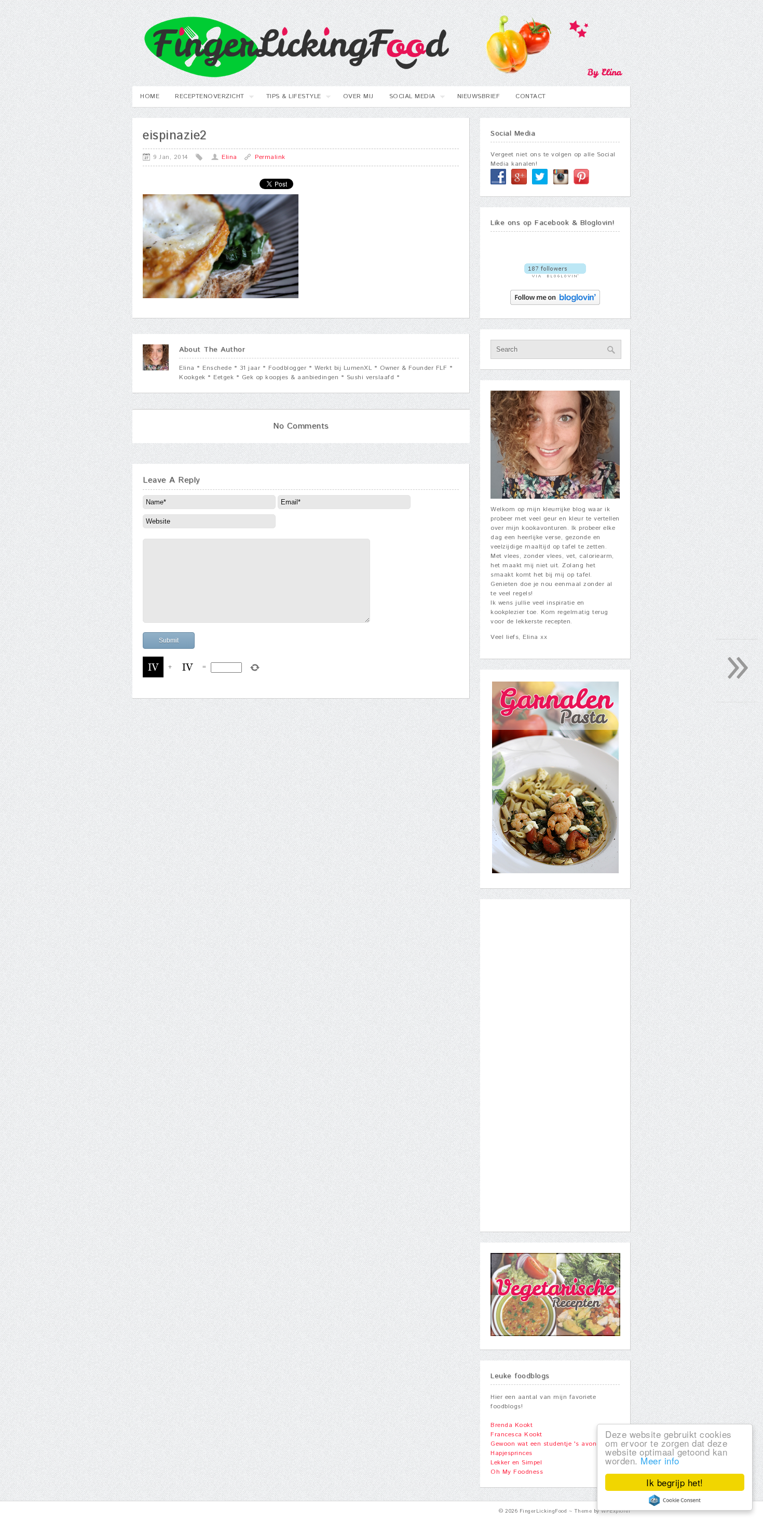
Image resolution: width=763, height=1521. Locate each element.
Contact (530, 96)
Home (149, 96)
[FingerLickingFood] (377, 76)
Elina (229, 157)
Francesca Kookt (516, 1434)
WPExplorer (616, 1511)
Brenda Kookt (512, 1425)
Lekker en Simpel (516, 1462)
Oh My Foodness (517, 1471)
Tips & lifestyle (289, 99)
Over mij (358, 96)
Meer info (660, 1460)
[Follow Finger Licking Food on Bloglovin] (555, 275)
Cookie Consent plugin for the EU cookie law (675, 1500)
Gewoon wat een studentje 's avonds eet (553, 1443)
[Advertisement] (555, 1065)
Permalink (270, 157)
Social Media (408, 99)
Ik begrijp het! (674, 1482)
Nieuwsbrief (478, 96)
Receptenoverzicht (205, 99)
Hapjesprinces (512, 1453)
